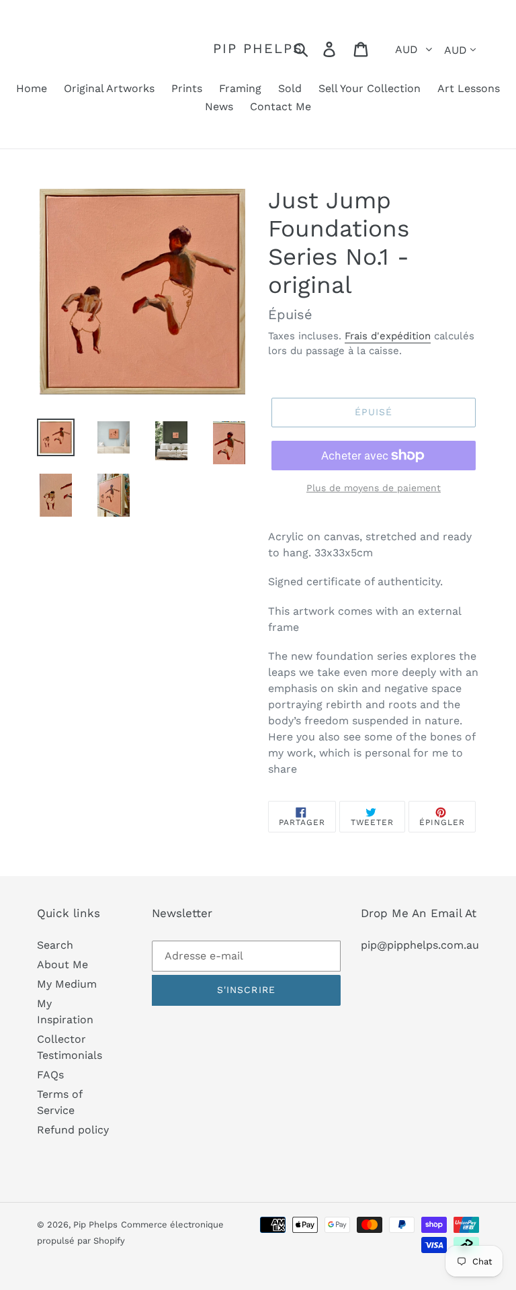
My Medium (67, 984)
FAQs (50, 1074)
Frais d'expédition (388, 336)
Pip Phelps (258, 48)
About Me (62, 964)
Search (55, 945)
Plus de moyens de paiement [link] (373, 487)
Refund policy (73, 1129)
